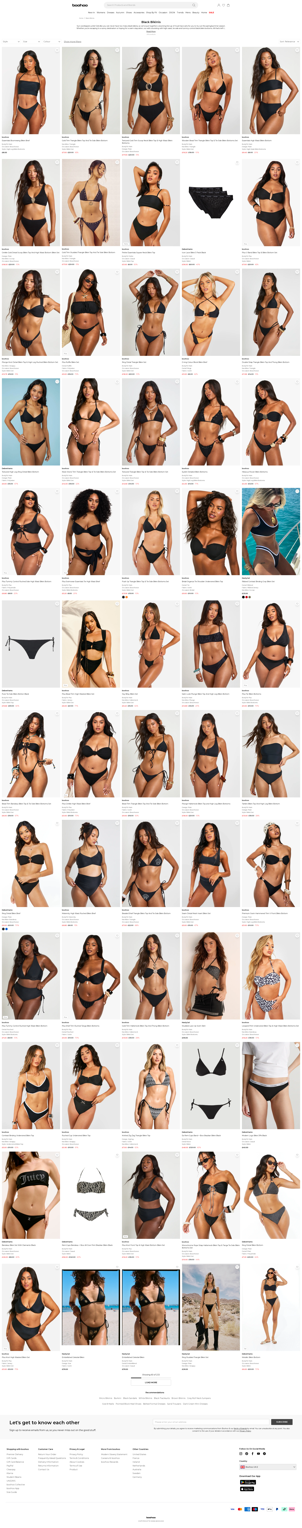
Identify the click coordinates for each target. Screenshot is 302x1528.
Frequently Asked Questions (52, 1458)
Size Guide (12, 1492)
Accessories (139, 12)
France (136, 1458)
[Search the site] (194, 5)
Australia (137, 1469)
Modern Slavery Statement (114, 1454)
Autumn (120, 12)
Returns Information (48, 1466)
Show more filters (72, 41)
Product (74, 1469)
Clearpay (11, 1469)
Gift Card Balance (15, 1462)
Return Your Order (47, 1454)
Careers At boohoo (110, 1458)
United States (139, 1454)
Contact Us (43, 1469)
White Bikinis (145, 1398)
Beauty (195, 12)
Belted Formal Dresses (154, 1404)
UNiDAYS (11, 1481)
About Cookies (77, 1462)
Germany (137, 1477)
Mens (188, 12)
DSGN (172, 12)
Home (204, 12)
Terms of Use (76, 1466)
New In (91, 12)
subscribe (282, 1422)
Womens (101, 12)
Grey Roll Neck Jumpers (199, 1398)
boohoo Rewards (109, 1462)
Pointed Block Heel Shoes (128, 1404)
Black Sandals (130, 1398)
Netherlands (139, 1466)
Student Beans (14, 1477)
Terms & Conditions (79, 1458)
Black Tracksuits (162, 1398)
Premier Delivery (15, 1454)
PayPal (10, 1466)
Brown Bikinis (178, 1398)
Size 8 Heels (108, 1404)
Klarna (10, 1473)
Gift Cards (11, 1458)
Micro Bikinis (105, 1398)
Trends (180, 12)
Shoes (129, 12)
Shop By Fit (151, 12)
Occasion (163, 12)
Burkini (117, 1398)
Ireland (136, 1462)
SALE (211, 12)
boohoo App (13, 1488)
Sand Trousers (174, 1404)
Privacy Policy (245, 1431)
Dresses (110, 12)
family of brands (240, 1428)
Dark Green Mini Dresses (195, 1404)
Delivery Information (48, 1462)
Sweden (137, 1473)
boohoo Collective (16, 1485)
